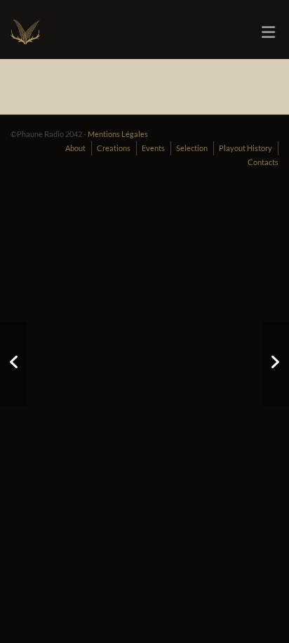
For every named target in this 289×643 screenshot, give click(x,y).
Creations (113, 147)
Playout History (245, 147)
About (75, 147)
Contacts (263, 162)
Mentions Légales (118, 133)
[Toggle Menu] (268, 32)
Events (153, 147)
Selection (192, 147)
